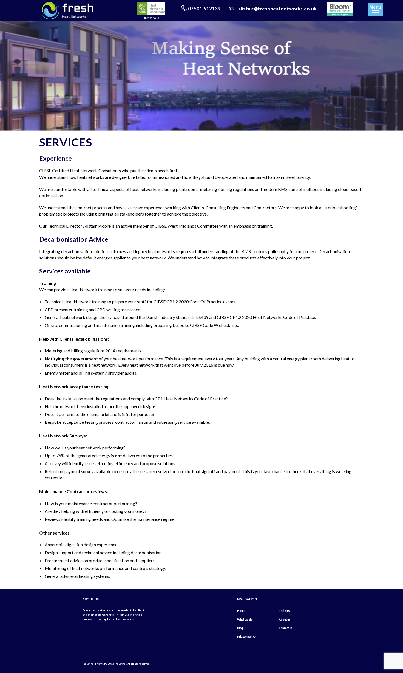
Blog (240, 628)
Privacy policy (246, 636)
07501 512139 (204, 9)
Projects (284, 610)
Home (241, 610)
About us (285, 619)
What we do (244, 619)
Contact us (286, 628)
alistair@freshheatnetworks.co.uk (277, 9)
